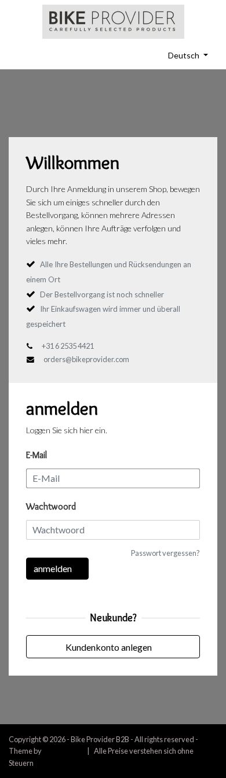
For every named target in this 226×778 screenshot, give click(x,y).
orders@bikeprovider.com (86, 359)
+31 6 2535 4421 (68, 346)
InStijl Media (62, 750)
